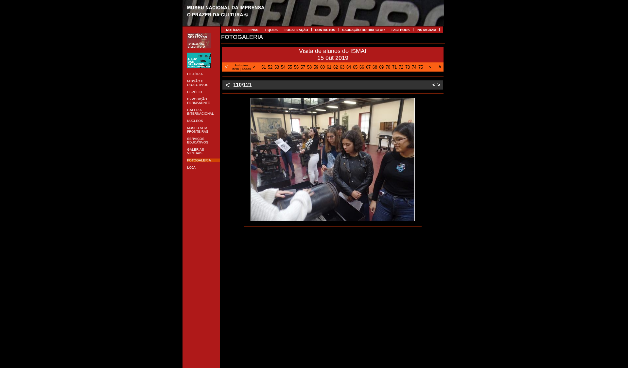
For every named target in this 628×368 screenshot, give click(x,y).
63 (342, 67)
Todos (246, 69)
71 (394, 67)
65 (355, 67)
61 (329, 67)
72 (401, 67)
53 (276, 67)
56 (296, 67)
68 (375, 67)
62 (335, 67)
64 (348, 67)
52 (270, 67)
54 (283, 67)
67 (368, 67)
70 (388, 67)
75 (420, 67)
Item (235, 69)
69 (381, 67)
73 (407, 67)
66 (361, 67)
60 (322, 67)
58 (309, 67)
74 (414, 67)
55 (290, 67)
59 (316, 67)
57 (303, 67)
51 (263, 67)
